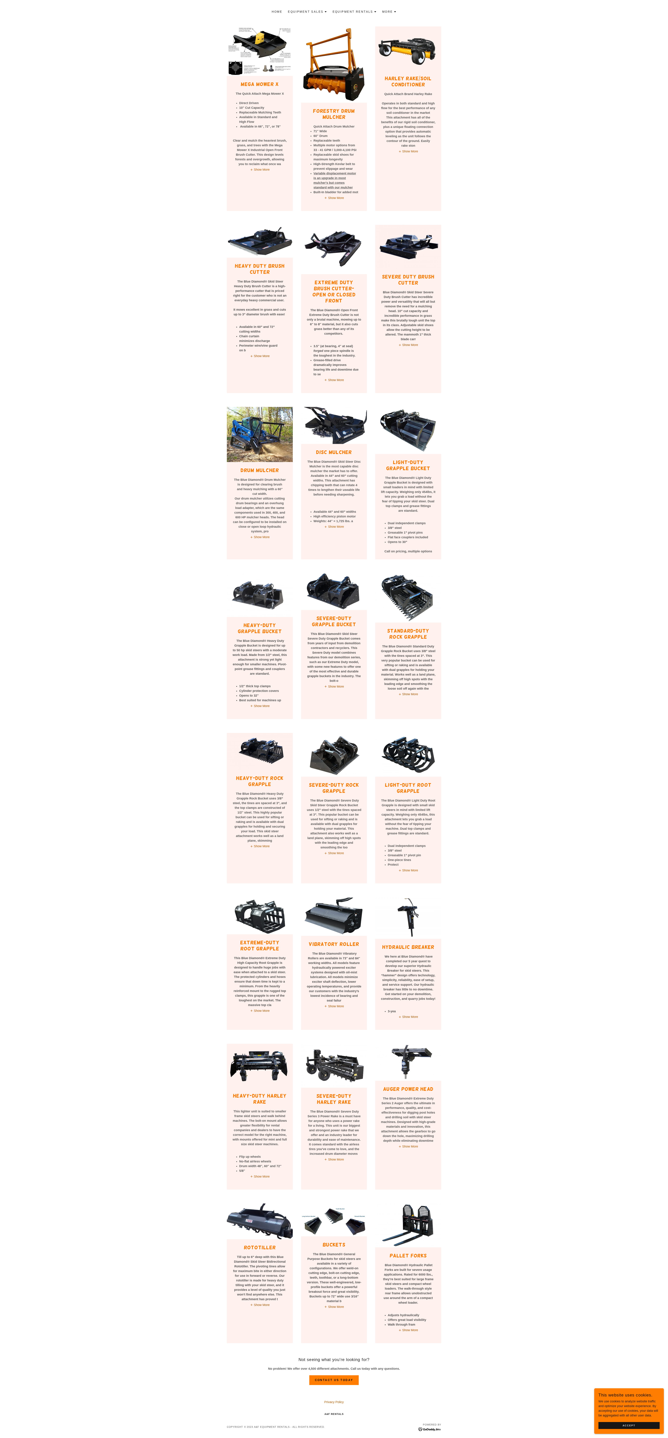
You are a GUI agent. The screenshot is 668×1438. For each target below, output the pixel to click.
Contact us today (334, 1380)
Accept (629, 1425)
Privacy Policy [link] (334, 1402)
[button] (307, 12)
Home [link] (277, 11)
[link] (429, 1429)
